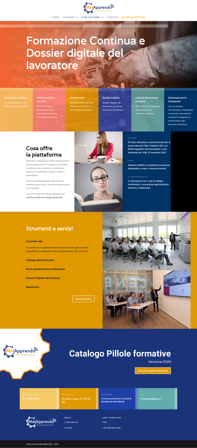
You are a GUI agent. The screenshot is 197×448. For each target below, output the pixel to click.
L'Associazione (71, 422)
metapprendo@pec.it (151, 399)
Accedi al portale (133, 17)
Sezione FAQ (83, 299)
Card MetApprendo (112, 427)
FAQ (105, 422)
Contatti (112, 17)
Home (55, 17)
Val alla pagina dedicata (153, 370)
